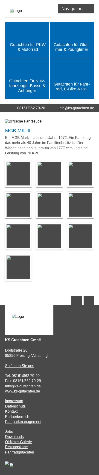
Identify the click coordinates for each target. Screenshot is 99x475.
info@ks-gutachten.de (76, 108)
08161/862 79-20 (31, 108)
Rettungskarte (16, 447)
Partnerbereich (17, 417)
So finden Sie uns (19, 366)
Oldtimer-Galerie (18, 442)
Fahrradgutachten (19, 452)
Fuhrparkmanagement (23, 422)
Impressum (14, 401)
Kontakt (11, 411)
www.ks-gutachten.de (22, 391)
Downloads (14, 437)
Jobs (9, 431)
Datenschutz (15, 406)
